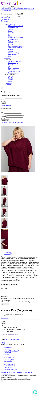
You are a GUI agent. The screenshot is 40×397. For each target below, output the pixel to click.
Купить (3, 323)
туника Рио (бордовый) (15, 122)
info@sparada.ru (6, 17)
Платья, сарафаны (14, 27)
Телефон (3, 116)
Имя (2, 112)
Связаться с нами (9, 357)
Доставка (11, 64)
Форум (10, 79)
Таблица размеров (14, 71)
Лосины (10, 44)
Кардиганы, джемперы (15, 37)
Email (2, 99)
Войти (3, 103)
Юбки (10, 36)
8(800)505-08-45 (6, 372)
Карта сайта (8, 361)
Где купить (11, 69)
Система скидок (13, 63)
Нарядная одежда (13, 53)
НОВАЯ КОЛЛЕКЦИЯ (15, 26)
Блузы (10, 31)
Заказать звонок (6, 10)
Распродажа (12, 54)
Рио (11, 339)
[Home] (3, 343)
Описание (7, 252)
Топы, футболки (13, 39)
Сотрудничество (13, 68)
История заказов (9, 366)
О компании (8, 83)
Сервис (6, 354)
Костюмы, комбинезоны (16, 46)
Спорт (10, 56)
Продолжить (4, 120)
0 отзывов (4, 335)
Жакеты (10, 49)
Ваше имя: (4, 288)
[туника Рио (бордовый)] (18, 174)
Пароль (3, 101)
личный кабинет (6, 19)
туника (6, 339)
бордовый (16, 339)
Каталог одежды (9, 24)
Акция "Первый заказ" (15, 61)
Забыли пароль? (6, 105)
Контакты (7, 84)
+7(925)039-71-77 (28, 9)
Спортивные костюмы (15, 47)
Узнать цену (4, 318)
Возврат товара (13, 73)
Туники (10, 29)
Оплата (10, 66)
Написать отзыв (13, 335)
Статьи (10, 76)
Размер (3, 321)
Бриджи (10, 42)
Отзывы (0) (8, 254)
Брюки (10, 34)
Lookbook (11, 78)
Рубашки (11, 32)
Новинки (7, 58)
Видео (10, 81)
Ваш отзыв (4, 296)
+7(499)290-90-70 (17, 9)
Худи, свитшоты (13, 41)
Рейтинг (3, 302)
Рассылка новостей (10, 369)
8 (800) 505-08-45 (6, 9)
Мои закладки (8, 367)
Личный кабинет (9, 364)
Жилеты (10, 51)
